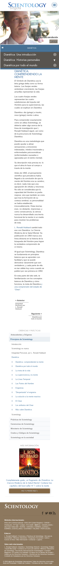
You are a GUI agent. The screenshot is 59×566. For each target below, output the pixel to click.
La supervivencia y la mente (27, 375)
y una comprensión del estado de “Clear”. (28, 287)
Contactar (32, 539)
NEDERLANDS (47, 525)
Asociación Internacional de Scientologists (29, 550)
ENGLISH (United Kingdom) (33, 523)
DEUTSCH (8, 527)
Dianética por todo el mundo (20, 65)
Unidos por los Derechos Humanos (16, 554)
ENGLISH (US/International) (13, 523)
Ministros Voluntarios (20, 538)
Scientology (16, 415)
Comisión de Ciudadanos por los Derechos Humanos (22, 556)
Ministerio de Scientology (22, 429)
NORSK (22, 527)
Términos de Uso (37, 563)
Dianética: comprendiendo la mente (29, 362)
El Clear (19, 401)
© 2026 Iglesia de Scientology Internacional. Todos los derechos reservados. (28, 561)
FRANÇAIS (8, 525)
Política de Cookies (24, 563)
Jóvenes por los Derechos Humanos (41, 554)
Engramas (20, 388)
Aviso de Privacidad (9, 563)
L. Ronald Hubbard (22, 227)
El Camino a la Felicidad (20, 552)
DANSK (46, 523)
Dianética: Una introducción (20, 55)
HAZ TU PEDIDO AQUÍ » (29, 491)
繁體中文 (38, 525)
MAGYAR (15, 527)
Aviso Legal (48, 563)
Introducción (16, 344)
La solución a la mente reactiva (28, 397)
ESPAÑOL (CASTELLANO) (13, 528)
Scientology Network (33, 547)
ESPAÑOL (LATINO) (41, 527)
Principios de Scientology (21, 339)
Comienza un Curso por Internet (28, 549)
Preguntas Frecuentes (35, 538)
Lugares (39, 539)
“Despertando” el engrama (26, 392)
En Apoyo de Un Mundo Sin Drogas (41, 552)
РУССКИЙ (29, 525)
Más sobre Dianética (24, 410)
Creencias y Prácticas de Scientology (30, 536)
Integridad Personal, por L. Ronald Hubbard (29, 353)
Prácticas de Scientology (21, 420)
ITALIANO (36, 528)
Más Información (21, 539)
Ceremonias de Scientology (22, 424)
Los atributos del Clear (24, 405)
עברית (15, 525)
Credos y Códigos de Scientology (25, 433)
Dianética (15, 357)
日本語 (22, 525)
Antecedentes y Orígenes (21, 335)
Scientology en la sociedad (22, 437)
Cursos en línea (9, 539)
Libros (47, 538)
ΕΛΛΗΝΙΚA (27, 528)
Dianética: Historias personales (22, 60)
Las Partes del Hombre (25, 384)
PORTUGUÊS (45, 528)
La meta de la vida (23, 371)
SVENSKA (29, 527)
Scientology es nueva (20, 348)
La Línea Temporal (23, 379)
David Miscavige (10, 549)
